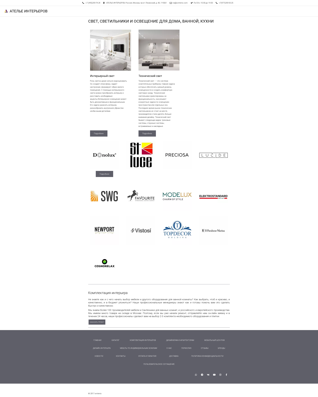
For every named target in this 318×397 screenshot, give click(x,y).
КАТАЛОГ (225, 11)
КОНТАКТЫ (284, 11)
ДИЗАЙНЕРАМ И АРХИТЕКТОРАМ (180, 340)
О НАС (199, 11)
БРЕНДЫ (257, 11)
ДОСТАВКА (173, 356)
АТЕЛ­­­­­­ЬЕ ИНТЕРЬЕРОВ (28, 11)
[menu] (159, 352)
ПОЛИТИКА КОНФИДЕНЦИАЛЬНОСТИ (207, 356)
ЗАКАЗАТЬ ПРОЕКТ (97, 322)
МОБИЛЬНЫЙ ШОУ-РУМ (214, 340)
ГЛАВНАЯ (170, 11)
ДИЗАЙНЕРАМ (185, 11)
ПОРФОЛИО (186, 348)
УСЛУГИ (210, 11)
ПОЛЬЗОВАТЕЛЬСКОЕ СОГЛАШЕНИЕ (159, 364)
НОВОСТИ (298, 11)
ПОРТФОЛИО (242, 11)
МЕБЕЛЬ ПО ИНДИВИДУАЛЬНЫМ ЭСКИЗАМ (138, 348)
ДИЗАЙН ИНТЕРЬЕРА (102, 348)
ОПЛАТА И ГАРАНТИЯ (147, 356)
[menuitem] (97, 340)
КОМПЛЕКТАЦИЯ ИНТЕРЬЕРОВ (143, 340)
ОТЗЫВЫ (270, 11)
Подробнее (99, 133)
